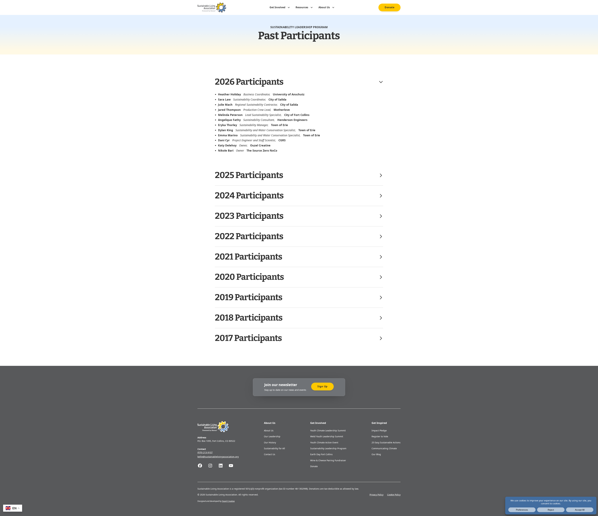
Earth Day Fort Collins (321, 454)
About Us (268, 430)
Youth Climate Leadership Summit (328, 430)
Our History (270, 442)
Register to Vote (380, 436)
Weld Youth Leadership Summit (326, 436)
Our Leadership (272, 436)
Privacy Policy (376, 494)
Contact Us (269, 454)
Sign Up (322, 386)
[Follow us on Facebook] (202, 465)
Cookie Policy (394, 494)
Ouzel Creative (228, 501)
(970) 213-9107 (205, 452)
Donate (389, 7)
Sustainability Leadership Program (328, 448)
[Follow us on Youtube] (233, 465)
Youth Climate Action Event (324, 442)
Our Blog (376, 454)
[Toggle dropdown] (289, 7)
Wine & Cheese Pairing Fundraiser (328, 460)
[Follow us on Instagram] (213, 465)
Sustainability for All (274, 448)
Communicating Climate (384, 448)
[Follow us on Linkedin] (223, 465)
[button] (299, 82)
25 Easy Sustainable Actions (386, 442)
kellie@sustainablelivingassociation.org (218, 456)
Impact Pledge (379, 430)
